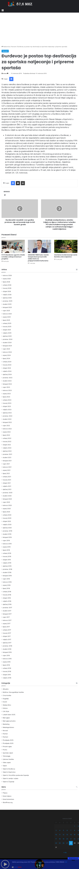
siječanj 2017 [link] (7, 643)
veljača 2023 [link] (7, 409)
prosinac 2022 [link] (7, 416)
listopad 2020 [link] (7, 499)
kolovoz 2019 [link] (7, 544)
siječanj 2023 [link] (7, 413)
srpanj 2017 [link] (6, 623)
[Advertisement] (39, 29)
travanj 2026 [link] (7, 288)
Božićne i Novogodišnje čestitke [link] (13, 692)
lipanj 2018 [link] (6, 588)
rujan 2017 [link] (6, 617)
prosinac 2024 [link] (7, 339)
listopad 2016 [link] (7, 652)
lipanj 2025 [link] (6, 320)
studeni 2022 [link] (7, 419)
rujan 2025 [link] (6, 310)
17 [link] (56, 839)
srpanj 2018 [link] (6, 585)
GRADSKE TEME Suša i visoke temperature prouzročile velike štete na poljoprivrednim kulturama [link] (38, 258)
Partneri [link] (5, 737)
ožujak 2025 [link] (7, 330)
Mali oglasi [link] (6, 718)
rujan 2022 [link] (6, 425)
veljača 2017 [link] (7, 639)
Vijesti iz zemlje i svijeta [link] (10, 778)
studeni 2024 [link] (7, 342)
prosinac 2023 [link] (7, 377)
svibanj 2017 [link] (7, 630)
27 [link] (67, 843)
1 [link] (74, 826)
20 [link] (67, 839)
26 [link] (63, 843)
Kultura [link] (5, 708)
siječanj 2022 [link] (7, 451)
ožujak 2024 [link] (7, 368)
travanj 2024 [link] (7, 365)
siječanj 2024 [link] (7, 374)
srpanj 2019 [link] (6, 547)
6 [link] (67, 830)
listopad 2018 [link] (7, 575)
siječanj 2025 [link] (7, 336)
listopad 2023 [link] (7, 384)
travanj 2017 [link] (7, 633)
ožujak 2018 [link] (7, 598)
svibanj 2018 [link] (7, 591)
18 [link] (59, 839)
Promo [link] (5, 750)
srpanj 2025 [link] (7, 317)
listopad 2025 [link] (7, 307)
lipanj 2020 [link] (6, 512)
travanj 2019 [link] (7, 556)
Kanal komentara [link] (8, 799)
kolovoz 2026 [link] (7, 275)
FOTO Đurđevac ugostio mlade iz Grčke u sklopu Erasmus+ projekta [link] (13, 257)
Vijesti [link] (5, 766)
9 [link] (78, 830)
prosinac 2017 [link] (7, 607)
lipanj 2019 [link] (6, 550)
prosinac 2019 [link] (7, 531)
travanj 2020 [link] (7, 518)
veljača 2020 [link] (7, 524)
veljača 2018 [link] (7, 601)
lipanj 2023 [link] (6, 397)
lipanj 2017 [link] (6, 627)
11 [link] (59, 834)
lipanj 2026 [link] (6, 282)
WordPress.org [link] (7, 802)
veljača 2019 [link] (7, 563)
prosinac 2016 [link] (7, 646)
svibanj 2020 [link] (7, 515)
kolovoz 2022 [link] (7, 429)
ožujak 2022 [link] (7, 445)
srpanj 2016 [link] (6, 662)
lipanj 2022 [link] (6, 435)
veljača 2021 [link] (7, 486)
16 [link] (78, 834)
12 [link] (63, 834)
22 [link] (74, 839)
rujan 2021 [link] (6, 464)
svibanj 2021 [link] (7, 476)
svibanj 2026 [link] (7, 285)
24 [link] (56, 843)
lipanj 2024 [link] (6, 358)
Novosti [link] (13, 46)
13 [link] (67, 834)
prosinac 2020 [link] (7, 492)
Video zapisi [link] (7, 762)
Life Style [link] (6, 711)
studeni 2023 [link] (7, 381)
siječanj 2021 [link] (7, 489)
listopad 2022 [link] (7, 422)
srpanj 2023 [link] (7, 393)
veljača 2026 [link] (7, 294)
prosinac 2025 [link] (7, 301)
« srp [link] (65, 852)
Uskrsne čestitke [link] (8, 759)
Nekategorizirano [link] (8, 727)
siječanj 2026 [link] (7, 298)
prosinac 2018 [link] (7, 569)
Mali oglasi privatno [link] (9, 721)
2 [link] (78, 826)
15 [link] (74, 834)
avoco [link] (5, 73)
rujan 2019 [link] (6, 540)
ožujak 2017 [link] (7, 636)
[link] (3, 10)
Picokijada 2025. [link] (8, 740)
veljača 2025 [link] (7, 333)
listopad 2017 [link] (7, 614)
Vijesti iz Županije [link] (8, 781)
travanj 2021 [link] (7, 480)
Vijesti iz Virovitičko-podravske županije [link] (16, 775)
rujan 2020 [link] (6, 502)
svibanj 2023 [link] (7, 400)
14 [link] (71, 834)
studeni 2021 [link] (7, 457)
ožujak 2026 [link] (7, 291)
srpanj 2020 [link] (7, 508)
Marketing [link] (6, 724)
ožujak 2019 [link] (7, 559)
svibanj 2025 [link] (7, 323)
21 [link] (71, 839)
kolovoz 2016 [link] (7, 658)
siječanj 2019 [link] (7, 566)
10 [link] (56, 834)
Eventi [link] (5, 702)
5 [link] (63, 830)
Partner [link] (5, 734)
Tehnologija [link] (6, 756)
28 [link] (71, 843)
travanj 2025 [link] (7, 326)
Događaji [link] (6, 698)
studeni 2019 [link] (7, 534)
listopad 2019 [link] (7, 537)
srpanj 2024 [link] (7, 355)
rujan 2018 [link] (6, 579)
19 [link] (63, 839)
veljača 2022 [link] (7, 448)
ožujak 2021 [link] (7, 483)
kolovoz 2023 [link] (7, 390)
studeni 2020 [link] (7, 496)
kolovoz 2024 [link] (7, 352)
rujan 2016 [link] (6, 655)
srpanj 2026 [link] (7, 278)
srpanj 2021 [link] (6, 470)
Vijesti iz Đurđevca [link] (9, 769)
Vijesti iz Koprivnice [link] (9, 772)
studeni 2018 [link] (7, 572)
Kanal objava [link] (7, 796)
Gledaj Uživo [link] (7, 705)
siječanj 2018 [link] (7, 604)
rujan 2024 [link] (6, 349)
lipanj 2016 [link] (6, 665)
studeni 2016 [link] (7, 649)
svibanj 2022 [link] (7, 438)
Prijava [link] (5, 793)
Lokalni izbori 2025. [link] (9, 714)
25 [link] (60, 843)
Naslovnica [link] (6, 46)
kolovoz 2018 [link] (7, 582)
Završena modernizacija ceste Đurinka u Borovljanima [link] (65, 256)
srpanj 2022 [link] (7, 432)
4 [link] (59, 830)
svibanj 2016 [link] (7, 668)
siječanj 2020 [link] (7, 528)
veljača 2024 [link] (7, 371)
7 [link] (70, 830)
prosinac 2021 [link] (7, 454)
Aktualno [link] (6, 689)
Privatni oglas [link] (7, 746)
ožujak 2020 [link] (7, 521)
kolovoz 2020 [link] (7, 505)
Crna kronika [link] (7, 695)
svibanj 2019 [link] (7, 553)
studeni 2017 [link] (7, 611)
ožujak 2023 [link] (7, 406)
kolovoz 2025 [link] (7, 314)
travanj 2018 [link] (7, 595)
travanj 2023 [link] (7, 403)
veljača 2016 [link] (7, 678)
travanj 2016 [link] (7, 671)
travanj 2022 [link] (7, 441)
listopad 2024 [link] (7, 346)
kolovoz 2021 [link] (7, 467)
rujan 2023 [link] (6, 387)
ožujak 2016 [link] (7, 674)
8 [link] (74, 830)
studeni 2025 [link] (7, 304)
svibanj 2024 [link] (7, 361)
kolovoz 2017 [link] (7, 620)
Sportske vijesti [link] (8, 753)
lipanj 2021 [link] (6, 473)
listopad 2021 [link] (7, 460)
